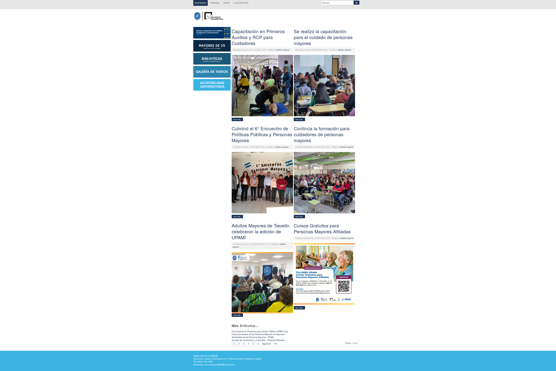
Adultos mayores (282, 49)
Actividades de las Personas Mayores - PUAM (253, 337)
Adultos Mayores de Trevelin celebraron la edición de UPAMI (260, 231)
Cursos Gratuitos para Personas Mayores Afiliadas (322, 228)
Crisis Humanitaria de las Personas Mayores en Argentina (258, 334)
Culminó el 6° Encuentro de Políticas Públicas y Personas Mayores (262, 134)
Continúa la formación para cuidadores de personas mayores (322, 134)
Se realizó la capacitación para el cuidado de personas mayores (323, 37)
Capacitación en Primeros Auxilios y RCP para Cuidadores (258, 37)
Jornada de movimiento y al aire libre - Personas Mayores (258, 340)
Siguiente (266, 343)
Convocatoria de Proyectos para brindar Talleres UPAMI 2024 (260, 331)
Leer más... (237, 119)
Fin (275, 343)
